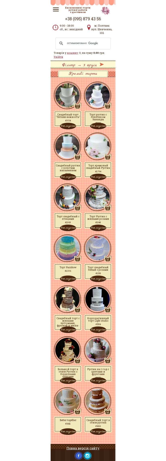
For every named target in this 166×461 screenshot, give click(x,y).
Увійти (58, 57)
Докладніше (68, 126)
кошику (72, 53)
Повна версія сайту (83, 448)
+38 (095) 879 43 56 (83, 18)
